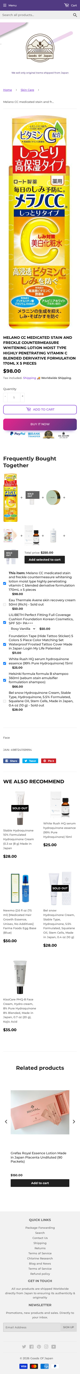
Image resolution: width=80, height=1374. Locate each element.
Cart (73, 5)
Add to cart (40, 1183)
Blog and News (40, 1263)
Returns (40, 1248)
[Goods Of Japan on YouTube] (53, 1347)
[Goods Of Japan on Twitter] (24, 1347)
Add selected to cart (45, 560)
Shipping (29, 378)
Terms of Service (40, 1253)
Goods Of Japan (41, 1358)
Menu (13, 5)
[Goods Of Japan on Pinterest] (39, 1347)
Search (40, 1232)
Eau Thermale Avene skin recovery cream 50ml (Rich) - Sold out (42, 602)
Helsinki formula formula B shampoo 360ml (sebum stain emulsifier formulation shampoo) (38, 678)
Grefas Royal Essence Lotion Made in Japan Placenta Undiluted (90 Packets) (38, 1157)
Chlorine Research (40, 1258)
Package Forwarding (40, 1227)
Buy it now (40, 424)
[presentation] (6, 1121)
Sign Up (68, 1327)
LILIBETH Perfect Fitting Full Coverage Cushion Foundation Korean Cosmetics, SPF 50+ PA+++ (41, 619)
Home (7, 90)
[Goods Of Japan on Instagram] (46, 1347)
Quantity (9, 389)
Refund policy (40, 1273)
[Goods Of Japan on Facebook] (31, 1347)
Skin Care (27, 90)
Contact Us (40, 1238)
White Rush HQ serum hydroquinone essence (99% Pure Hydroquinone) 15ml (41, 661)
